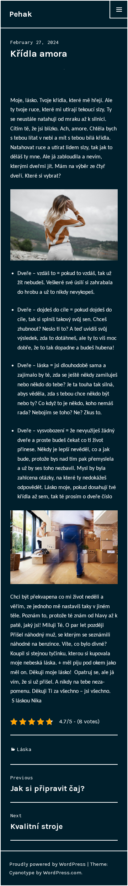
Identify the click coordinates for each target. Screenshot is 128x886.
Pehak (20, 14)
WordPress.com (62, 872)
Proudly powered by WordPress (47, 864)
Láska (24, 749)
